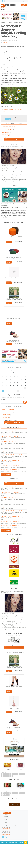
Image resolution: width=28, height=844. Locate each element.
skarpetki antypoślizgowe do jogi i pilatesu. (14, 687)
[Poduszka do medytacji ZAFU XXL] (14, 231)
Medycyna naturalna (18, 22)
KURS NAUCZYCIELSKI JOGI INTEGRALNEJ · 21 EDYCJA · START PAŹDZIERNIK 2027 (14, 457)
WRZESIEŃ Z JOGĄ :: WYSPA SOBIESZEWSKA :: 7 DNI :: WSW (14, 438)
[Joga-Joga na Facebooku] (2, 1)
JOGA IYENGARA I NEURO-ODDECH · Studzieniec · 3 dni (13, 443)
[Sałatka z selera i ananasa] (7, 765)
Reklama (5, 819)
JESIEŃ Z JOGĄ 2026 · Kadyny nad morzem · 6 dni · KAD (13, 462)
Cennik (5, 820)
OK (25, 842)
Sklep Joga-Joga (6, 812)
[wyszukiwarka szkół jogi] (14, 639)
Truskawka (7, 788)
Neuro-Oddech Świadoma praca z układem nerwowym (14, 204)
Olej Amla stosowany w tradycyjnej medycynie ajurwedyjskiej (13, 169)
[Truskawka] (7, 785)
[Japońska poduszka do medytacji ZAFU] (14, 251)
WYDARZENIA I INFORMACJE (8, 409)
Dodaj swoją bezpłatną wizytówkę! (15, 647)
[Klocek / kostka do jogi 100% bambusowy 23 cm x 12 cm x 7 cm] (14, 292)
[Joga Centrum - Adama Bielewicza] (14, 540)
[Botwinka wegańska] (20, 765)
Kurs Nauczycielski (8, 412)
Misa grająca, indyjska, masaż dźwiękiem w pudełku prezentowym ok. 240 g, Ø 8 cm (14, 340)
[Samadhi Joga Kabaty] (14, 566)
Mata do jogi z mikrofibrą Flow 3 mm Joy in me (14, 319)
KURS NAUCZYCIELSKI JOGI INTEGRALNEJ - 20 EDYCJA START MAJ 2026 (14, 433)
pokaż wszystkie (6, 474)
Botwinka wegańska (20, 768)
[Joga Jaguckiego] (14, 558)
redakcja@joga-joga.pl (7, 828)
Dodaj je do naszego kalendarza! (15, 422)
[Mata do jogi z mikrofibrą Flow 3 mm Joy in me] (14, 313)
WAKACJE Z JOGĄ (6, 414)
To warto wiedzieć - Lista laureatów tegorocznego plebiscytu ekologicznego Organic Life (14, 180)
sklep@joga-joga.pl (6, 834)
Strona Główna (4, 22)
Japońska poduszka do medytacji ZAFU (14, 258)
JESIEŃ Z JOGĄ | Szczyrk (7, 452)
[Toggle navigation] (25, 9)
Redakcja (5, 42)
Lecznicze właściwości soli (8, 165)
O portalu (6, 814)
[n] (14, 16)
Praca (5, 817)
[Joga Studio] (14, 548)
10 (22, 219)
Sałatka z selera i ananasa (7, 768)
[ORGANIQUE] (14, 804)
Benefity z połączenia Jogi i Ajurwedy (11, 178)
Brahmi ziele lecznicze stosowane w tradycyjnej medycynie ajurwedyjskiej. (13, 172)
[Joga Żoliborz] (14, 572)
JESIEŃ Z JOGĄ (6, 417)
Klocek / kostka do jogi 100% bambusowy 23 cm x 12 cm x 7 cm (14, 298)
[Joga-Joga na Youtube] (4, 1)
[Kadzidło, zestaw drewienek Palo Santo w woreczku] (14, 701)
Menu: (3, 9)
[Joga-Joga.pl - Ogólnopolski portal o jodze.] (8, 5)
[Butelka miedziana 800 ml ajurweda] (14, 272)
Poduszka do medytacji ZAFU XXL (14, 237)
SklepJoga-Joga (24, 5)
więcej (8, 242)
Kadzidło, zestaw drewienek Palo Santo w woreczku (14, 707)
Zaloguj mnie (23, 1)
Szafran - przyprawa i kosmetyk (9, 167)
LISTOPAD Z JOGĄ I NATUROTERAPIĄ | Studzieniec (13, 467)
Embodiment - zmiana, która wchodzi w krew (12, 448)
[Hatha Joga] (14, 581)
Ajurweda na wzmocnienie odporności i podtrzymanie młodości (11, 175)
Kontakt (5, 822)
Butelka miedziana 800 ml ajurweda (14, 277)
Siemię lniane (20, 788)
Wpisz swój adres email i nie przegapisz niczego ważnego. (12, 398)
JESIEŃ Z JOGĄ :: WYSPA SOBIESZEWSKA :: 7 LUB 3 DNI (14, 471)
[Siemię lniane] (20, 785)
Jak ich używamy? (19, 842)
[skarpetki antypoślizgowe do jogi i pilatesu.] (14, 681)
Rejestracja (16, 1)
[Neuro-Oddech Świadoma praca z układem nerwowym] (14, 195)
